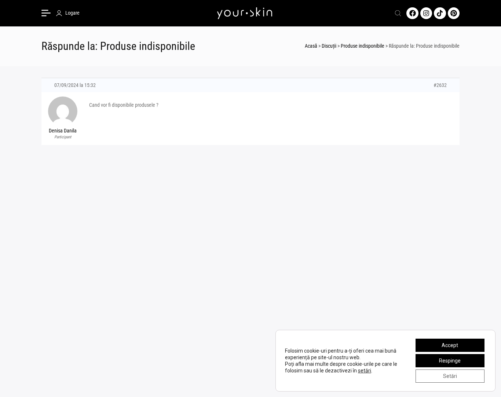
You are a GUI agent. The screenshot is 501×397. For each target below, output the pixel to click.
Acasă (311, 46)
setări (364, 371)
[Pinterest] (454, 13)
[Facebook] (412, 13)
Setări (450, 376)
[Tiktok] (440, 13)
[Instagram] (426, 13)
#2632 (440, 85)
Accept (450, 345)
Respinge (450, 361)
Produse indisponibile (362, 46)
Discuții (329, 46)
